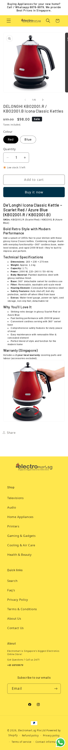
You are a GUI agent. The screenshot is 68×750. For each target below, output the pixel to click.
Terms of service (21, 741)
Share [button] (11, 432)
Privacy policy (51, 735)
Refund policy (30, 735)
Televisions (15, 498)
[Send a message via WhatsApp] (60, 742)
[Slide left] (25, 100)
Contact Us (15, 628)
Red (11, 139)
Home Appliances (20, 517)
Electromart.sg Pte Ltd (32, 730)
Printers (13, 526)
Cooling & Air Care (21, 545)
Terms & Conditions (22, 609)
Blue (28, 139)
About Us (14, 618)
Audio (11, 507)
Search (12, 581)
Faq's (11, 590)
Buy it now (34, 192)
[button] (9, 21)
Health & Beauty (19, 554)
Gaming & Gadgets (21, 536)
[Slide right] (43, 100)
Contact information (48, 741)
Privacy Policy (17, 599)
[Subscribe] (56, 689)
